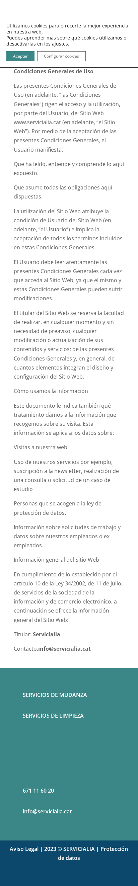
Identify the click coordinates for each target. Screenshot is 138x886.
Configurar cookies (61, 56)
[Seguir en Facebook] (62, 878)
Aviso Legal (24, 849)
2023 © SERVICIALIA (69, 849)
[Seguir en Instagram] (75, 878)
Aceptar (20, 56)
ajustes (60, 44)
